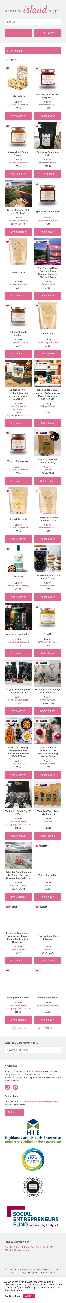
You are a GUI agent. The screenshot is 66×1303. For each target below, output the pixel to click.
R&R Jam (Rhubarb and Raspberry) (48, 96)
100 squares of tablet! (18, 997)
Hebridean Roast (47, 163)
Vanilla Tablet (18, 272)
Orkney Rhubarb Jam (18, 461)
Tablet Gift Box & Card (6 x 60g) (18, 812)
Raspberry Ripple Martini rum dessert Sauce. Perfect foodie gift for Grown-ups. (18, 937)
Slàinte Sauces (48, 284)
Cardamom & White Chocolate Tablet (48, 519)
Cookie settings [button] (13, 1296)
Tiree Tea (47, 470)
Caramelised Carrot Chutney (18, 154)
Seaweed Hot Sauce (48, 997)
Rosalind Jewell (18, 885)
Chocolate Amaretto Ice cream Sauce (48, 577)
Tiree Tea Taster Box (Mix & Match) (47, 812)
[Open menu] (18, 33)
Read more (48, 173)
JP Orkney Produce (18, 105)
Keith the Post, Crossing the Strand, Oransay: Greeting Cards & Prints (18, 875)
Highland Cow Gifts (31, 1247)
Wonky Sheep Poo (47, 875)
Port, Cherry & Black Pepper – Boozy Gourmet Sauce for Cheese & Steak (47, 272)
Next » (48, 1027)
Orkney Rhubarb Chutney (18, 333)
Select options (18, 231)
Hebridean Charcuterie (18, 700)
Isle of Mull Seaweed (18, 642)
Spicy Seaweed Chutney (18, 634)
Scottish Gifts (12, 1247)
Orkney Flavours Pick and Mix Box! (18, 211)
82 (39, 1027)
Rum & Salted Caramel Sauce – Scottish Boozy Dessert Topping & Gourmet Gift (48, 394)
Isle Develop (35, 1071)
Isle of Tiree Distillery (18, 586)
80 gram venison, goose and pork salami (18, 691)
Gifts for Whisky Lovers (17, 1250)
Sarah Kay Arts (47, 700)
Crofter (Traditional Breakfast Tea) (48, 461)
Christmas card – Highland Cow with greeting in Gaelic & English (18, 394)
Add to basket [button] (18, 116)
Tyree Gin (18, 576)
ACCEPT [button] (29, 1296)
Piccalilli (47, 634)
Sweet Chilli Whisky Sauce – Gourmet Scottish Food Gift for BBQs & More (18, 752)
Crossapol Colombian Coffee (48, 154)
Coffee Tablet (48, 333)
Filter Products (33, 50)
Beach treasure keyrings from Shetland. (47, 691)
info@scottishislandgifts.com (43, 1101)
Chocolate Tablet (18, 519)
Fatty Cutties (18, 96)
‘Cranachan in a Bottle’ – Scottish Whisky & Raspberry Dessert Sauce (47, 752)
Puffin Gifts (49, 1247)
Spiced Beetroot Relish (48, 211)
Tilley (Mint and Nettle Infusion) (48, 937)
